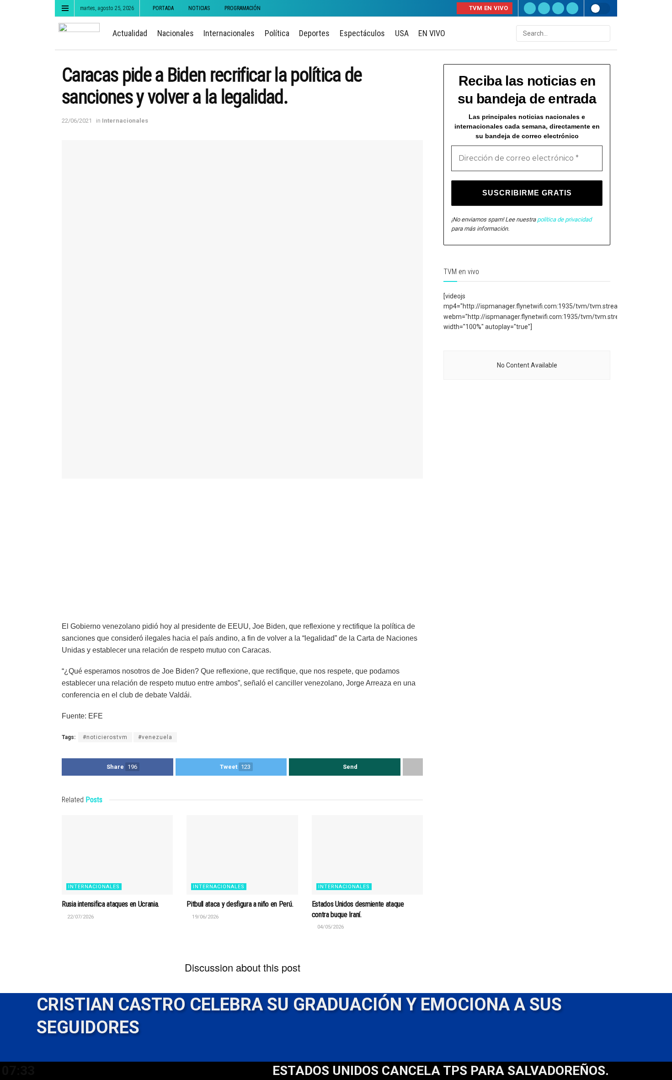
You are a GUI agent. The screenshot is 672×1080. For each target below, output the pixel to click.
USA (402, 33)
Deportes (314, 33)
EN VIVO (431, 33)
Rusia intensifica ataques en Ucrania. (110, 904)
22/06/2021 (77, 120)
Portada (163, 8)
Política (277, 33)
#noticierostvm (105, 737)
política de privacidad (564, 219)
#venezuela (155, 737)
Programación (242, 8)
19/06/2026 (205, 917)
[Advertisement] (242, 556)
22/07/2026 (80, 917)
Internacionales (229, 33)
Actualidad (129, 33)
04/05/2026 (330, 927)
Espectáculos (362, 33)
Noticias (199, 8)
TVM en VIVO (487, 8)
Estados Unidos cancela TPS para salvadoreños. (410, 1070)
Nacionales (175, 33)
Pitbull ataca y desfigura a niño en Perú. (240, 904)
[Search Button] (602, 33)
